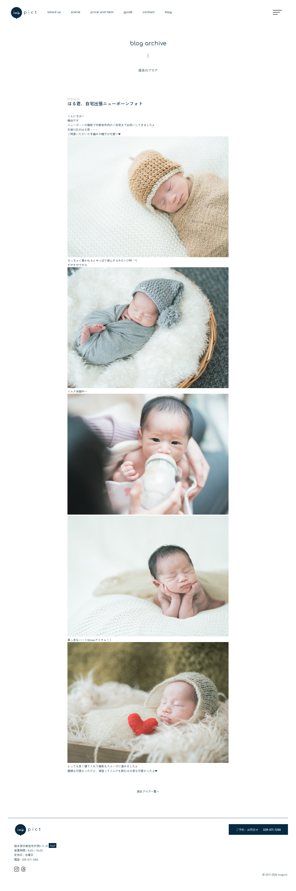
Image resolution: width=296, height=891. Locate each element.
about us (54, 12)
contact (149, 12)
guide (128, 12)
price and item (102, 12)
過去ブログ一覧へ (148, 791)
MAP (52, 846)
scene (75, 12)
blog (168, 12)
